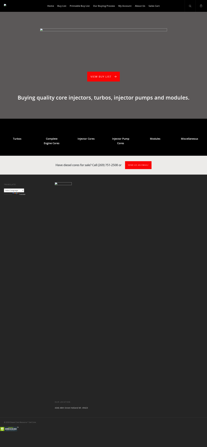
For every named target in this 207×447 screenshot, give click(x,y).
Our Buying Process (104, 5)
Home (50, 5)
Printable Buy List (80, 5)
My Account (125, 5)
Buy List (61, 5)
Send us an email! (138, 165)
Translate (22, 194)
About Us (140, 5)
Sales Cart (154, 5)
